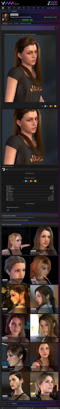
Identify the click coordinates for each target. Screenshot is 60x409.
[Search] (57, 8)
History (10, 23)
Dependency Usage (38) (25, 23)
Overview (5, 23)
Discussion (16, 23)
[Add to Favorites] (56, 27)
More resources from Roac (11, 225)
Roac (12, 19)
